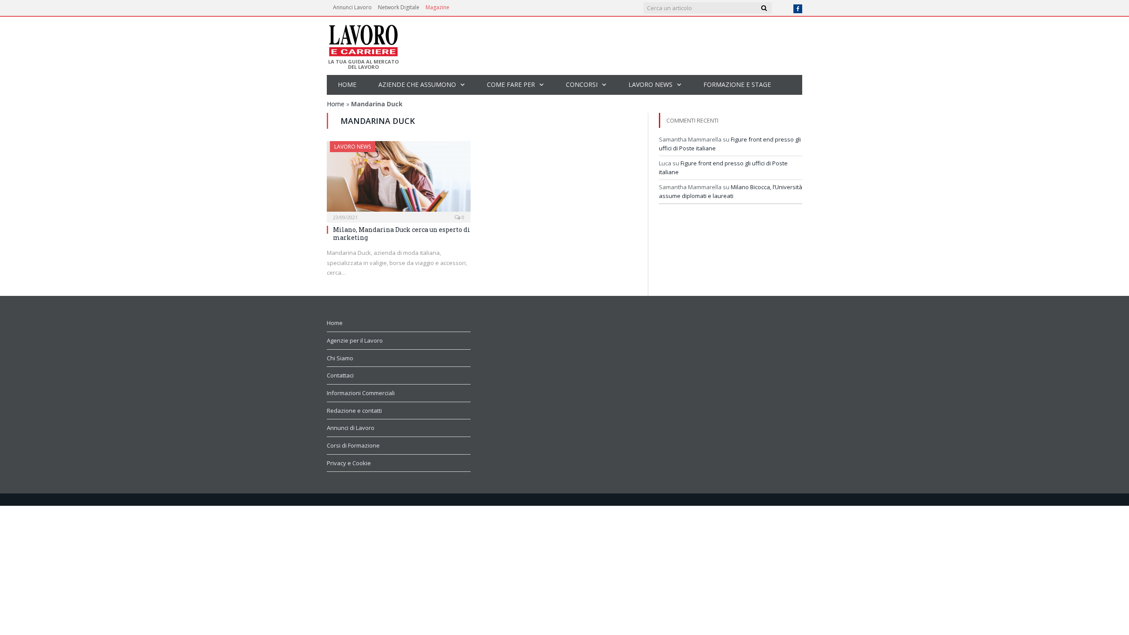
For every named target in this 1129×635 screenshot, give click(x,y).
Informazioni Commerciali (361, 393)
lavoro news (650, 84)
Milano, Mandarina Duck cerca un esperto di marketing (401, 233)
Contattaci (340, 375)
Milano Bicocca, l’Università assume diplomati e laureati (730, 191)
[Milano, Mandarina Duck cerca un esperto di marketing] (399, 179)
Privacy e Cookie (349, 463)
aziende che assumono (417, 84)
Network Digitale (398, 7)
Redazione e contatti (354, 411)
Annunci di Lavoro (350, 428)
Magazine (437, 7)
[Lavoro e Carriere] (363, 38)
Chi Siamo (340, 358)
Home (347, 84)
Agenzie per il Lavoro (355, 340)
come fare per (511, 84)
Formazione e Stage (737, 84)
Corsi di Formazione (353, 445)
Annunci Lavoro (352, 7)
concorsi (582, 84)
